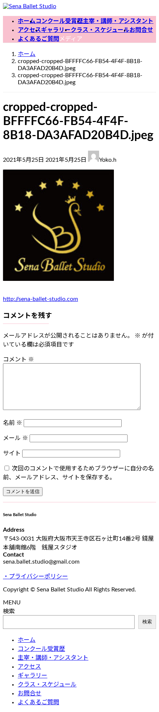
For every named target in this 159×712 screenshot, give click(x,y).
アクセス (29, 667)
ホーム (26, 640)
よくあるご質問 (38, 702)
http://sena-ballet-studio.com (40, 299)
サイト (12, 453)
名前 (12, 423)
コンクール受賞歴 (41, 649)
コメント (18, 359)
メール (15, 438)
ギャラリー (32, 676)
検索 (9, 611)
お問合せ (29, 693)
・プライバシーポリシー (35, 577)
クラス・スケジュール (47, 685)
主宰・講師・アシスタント (53, 658)
